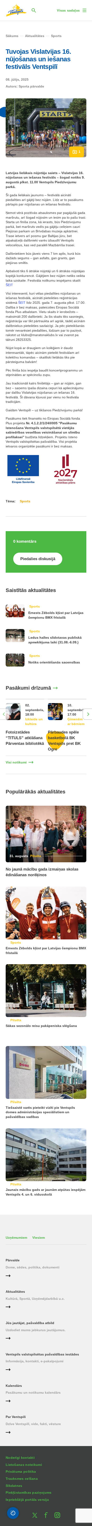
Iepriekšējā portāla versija (27, 1499)
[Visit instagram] (57, 1515)
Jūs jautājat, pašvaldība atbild (30, 1323)
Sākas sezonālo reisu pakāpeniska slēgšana (41, 1026)
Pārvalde (13, 1260)
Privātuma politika (21, 1471)
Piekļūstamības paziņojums (29, 1492)
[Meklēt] (34, 10)
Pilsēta (35, 856)
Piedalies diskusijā (37, 559)
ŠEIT (9, 285)
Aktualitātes (15, 1291)
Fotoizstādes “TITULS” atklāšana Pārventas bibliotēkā (25, 738)
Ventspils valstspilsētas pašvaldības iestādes (42, 1354)
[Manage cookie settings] (13, 1513)
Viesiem (38, 1237)
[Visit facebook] (46, 1515)
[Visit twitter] (34, 1515)
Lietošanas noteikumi (24, 1465)
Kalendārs (14, 1385)
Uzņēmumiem (16, 1237)
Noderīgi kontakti (20, 1457)
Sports (34, 606)
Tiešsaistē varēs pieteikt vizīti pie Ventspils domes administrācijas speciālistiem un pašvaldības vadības (40, 1112)
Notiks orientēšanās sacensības (54, 662)
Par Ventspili (16, 1416)
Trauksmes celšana (22, 1478)
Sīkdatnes (14, 1486)
